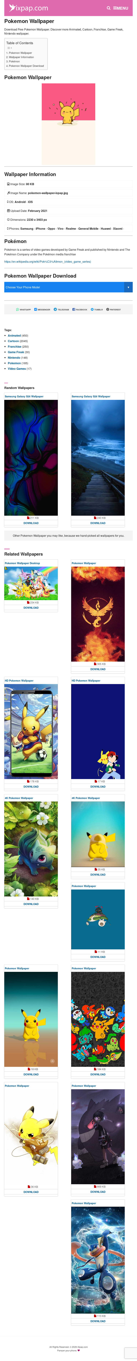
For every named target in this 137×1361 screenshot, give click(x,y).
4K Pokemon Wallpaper (19, 798)
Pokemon (15, 363)
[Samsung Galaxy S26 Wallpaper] (31, 458)
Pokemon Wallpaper (20, 53)
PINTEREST (115, 309)
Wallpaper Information (21, 57)
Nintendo (14, 357)
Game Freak (16, 352)
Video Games (17, 369)
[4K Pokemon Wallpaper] (31, 848)
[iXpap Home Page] (28, 8)
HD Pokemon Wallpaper (19, 680)
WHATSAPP (25, 309)
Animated (15, 335)
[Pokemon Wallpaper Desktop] (31, 583)
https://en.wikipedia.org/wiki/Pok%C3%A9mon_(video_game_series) (47, 261)
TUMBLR (98, 309)
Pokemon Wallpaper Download (26, 66)
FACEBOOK (81, 309)
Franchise (15, 346)
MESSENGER (43, 309)
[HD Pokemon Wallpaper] (31, 731)
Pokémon (14, 61)
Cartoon (14, 341)
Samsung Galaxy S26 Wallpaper (24, 396)
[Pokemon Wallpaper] (68, 124)
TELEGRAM (63, 309)
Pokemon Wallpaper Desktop (22, 563)
